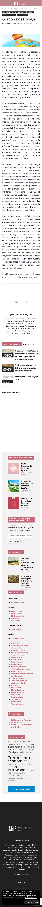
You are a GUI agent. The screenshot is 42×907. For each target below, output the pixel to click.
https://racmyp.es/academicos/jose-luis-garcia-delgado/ (21, 318)
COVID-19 (30, 12)
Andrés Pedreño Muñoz (20, 650)
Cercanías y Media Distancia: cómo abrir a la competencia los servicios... (27, 563)
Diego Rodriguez (17, 662)
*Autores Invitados (18, 638)
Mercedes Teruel (17, 692)
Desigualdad (16, 752)
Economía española (22, 15)
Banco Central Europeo (15, 778)
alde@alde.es (26, 874)
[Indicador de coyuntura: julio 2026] (8, 379)
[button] (38, 3)
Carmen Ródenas (17, 655)
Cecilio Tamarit (16, 659)
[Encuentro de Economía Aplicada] (13, 468)
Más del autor (28, 344)
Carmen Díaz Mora (17, 657)
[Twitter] (24, 889)
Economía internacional (21, 745)
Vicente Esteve (17, 704)
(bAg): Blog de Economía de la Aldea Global (22, 9)
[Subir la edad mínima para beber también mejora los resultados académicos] (13, 579)
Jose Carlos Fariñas (18, 678)
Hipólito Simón (16, 671)
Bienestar (26, 775)
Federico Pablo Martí (18, 667)
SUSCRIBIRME (14, 542)
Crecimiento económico (9, 15)
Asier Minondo (16, 643)
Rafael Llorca (16, 695)
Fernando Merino (17, 602)
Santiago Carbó (17, 699)
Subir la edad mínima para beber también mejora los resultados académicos (25, 368)
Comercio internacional (17, 768)
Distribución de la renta (26, 750)
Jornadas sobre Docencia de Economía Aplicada (27, 501)
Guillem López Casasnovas (21, 669)
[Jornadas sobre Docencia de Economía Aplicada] (13, 503)
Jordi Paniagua (16, 676)
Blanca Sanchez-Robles (19, 652)
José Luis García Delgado (13, 23)
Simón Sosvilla (16, 702)
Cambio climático (21, 773)
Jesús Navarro (16, 630)
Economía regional (15, 744)
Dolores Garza (16, 664)
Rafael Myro (15, 618)
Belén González (17, 611)
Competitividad (13, 764)
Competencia (25, 764)
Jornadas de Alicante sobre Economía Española (27, 484)
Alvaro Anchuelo (17, 648)
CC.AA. (11, 773)
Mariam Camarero (17, 690)
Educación (27, 741)
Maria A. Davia (16, 688)
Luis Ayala (14, 685)
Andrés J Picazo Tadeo (19, 645)
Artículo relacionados (12, 344)
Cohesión (31, 770)
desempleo (28, 753)
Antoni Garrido (16, 641)
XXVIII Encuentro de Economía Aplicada (26, 467)
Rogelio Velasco (17, 697)
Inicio (4, 9)
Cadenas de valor (14, 775)
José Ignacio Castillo (18, 683)
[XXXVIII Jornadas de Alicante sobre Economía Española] (13, 486)
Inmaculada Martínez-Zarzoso (22, 674)
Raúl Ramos (15, 621)
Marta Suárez (16, 614)
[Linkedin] (18, 889)
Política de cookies (31, 898)
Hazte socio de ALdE (22, 789)
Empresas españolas (14, 742)
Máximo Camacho (17, 616)
